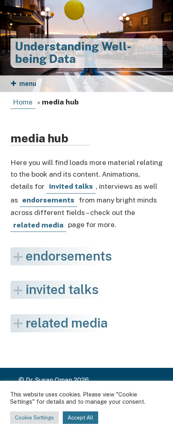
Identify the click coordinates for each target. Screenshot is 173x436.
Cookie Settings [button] (34, 418)
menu (27, 84)
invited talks (71, 186)
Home (23, 102)
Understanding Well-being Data (73, 53)
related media (38, 225)
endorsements (69, 255)
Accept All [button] (80, 418)
